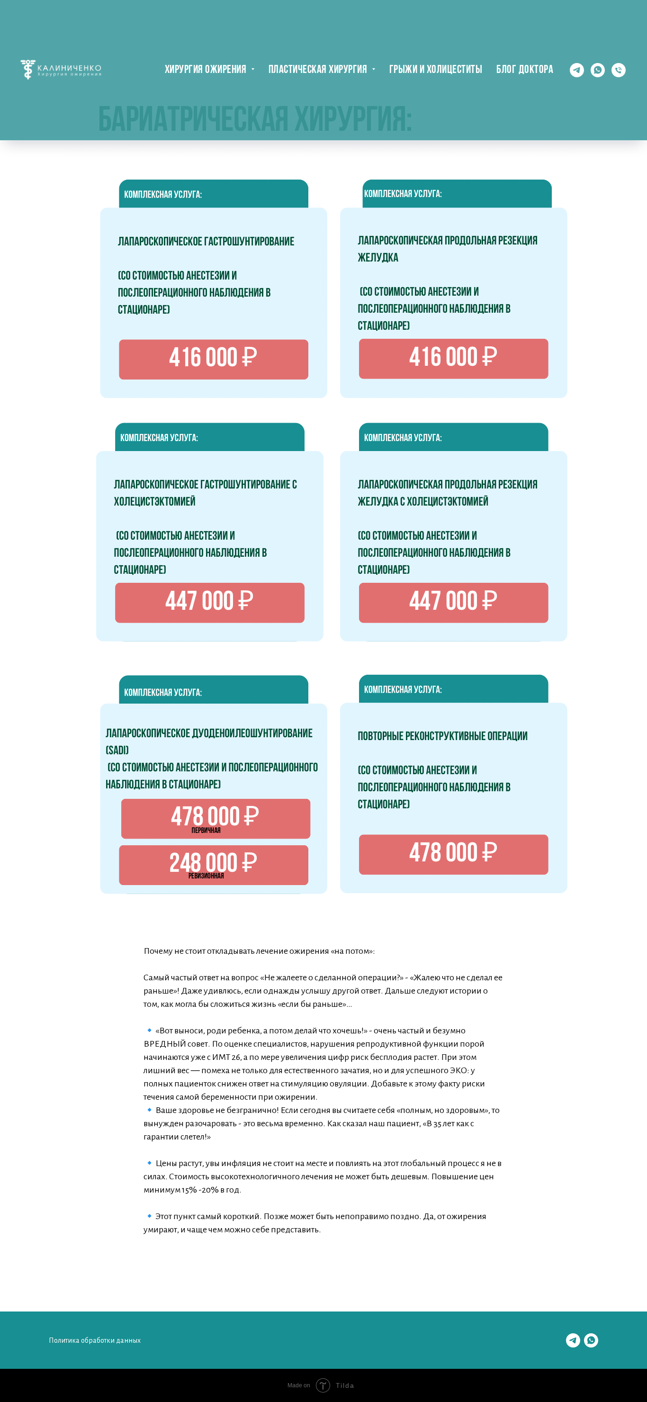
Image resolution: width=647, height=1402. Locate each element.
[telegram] (573, 1340)
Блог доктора (524, 70)
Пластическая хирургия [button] (319, 70)
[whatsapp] (598, 70)
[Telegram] (577, 70)
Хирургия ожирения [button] (207, 70)
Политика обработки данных (95, 1340)
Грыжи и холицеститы (436, 70)
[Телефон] (618, 70)
